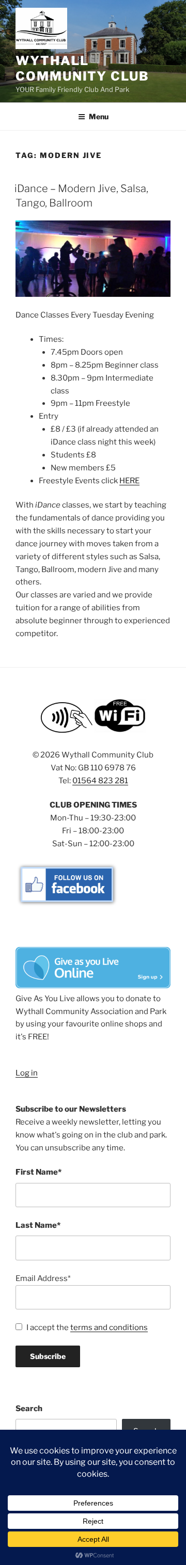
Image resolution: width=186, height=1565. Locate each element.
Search (29, 1408)
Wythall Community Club (82, 68)
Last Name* (38, 1225)
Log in (27, 1073)
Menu (99, 116)
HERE (129, 480)
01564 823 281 (100, 780)
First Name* (38, 1172)
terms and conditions (109, 1327)
